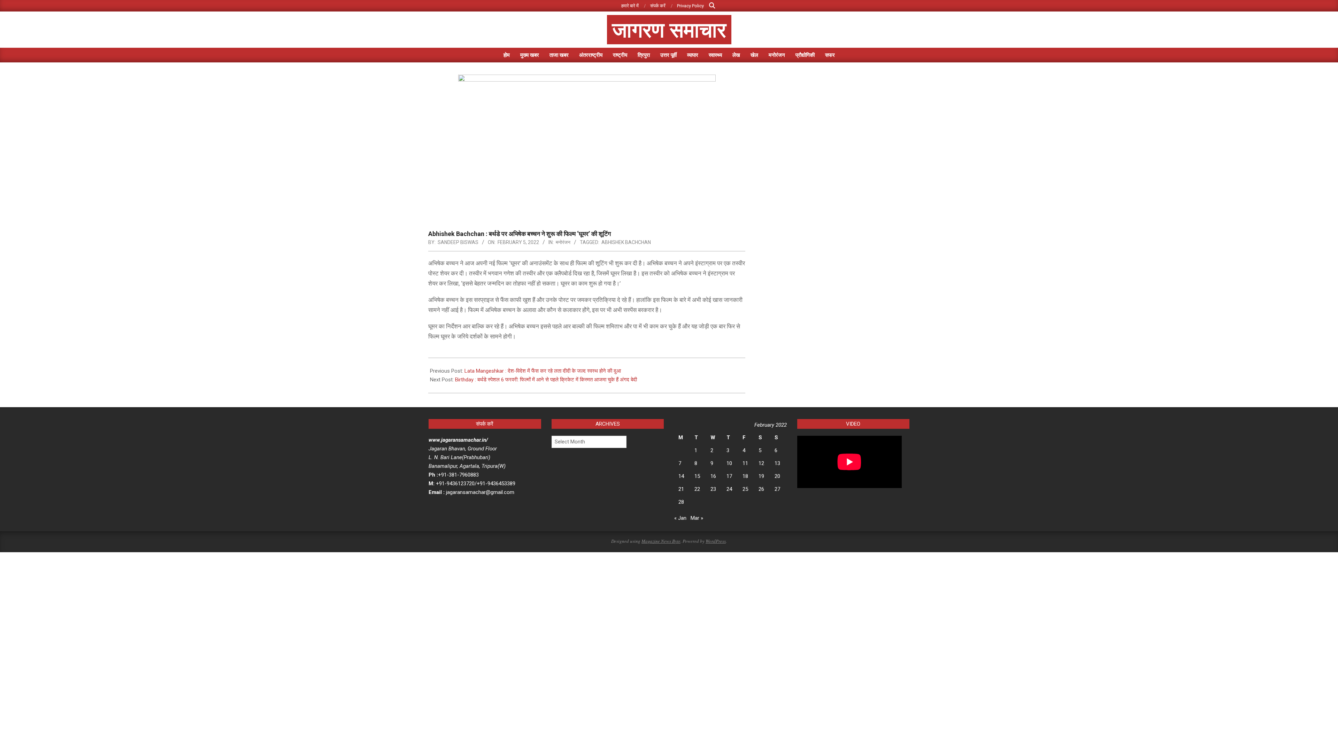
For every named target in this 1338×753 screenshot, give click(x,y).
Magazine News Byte (660, 541)
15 (697, 476)
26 (761, 489)
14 (681, 476)
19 (761, 476)
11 (745, 463)
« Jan (680, 518)
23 (713, 489)
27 (777, 489)
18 (745, 476)
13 (777, 463)
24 (729, 489)
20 (777, 476)
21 (681, 489)
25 (745, 489)
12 (761, 463)
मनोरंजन (563, 242)
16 (713, 476)
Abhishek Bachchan (626, 242)
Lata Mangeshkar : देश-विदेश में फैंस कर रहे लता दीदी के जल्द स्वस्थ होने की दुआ (542, 371)
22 (697, 489)
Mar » (697, 518)
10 (729, 463)
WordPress (716, 541)
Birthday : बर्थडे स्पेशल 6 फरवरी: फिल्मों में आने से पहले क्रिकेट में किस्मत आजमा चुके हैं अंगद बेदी (546, 379)
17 (729, 476)
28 (681, 502)
